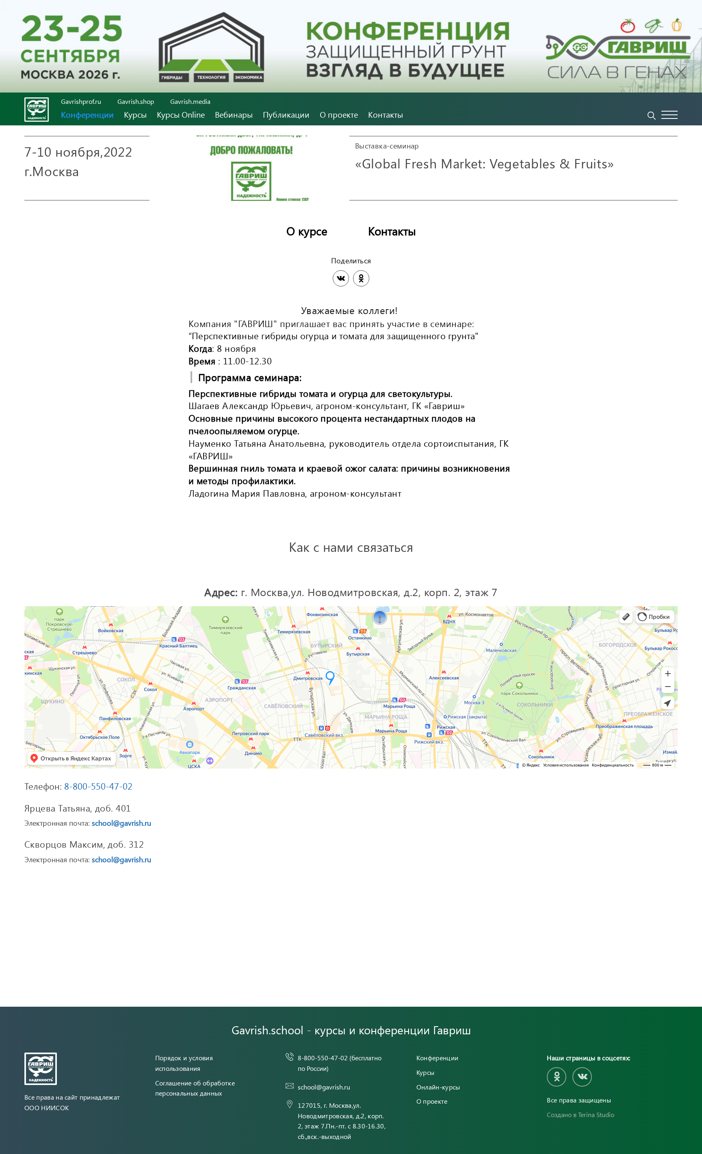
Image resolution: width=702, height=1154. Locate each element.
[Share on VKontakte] (341, 278)
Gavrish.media (190, 101)
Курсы (135, 114)
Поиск (652, 116)
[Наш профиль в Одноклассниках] (556, 1077)
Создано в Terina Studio (580, 1114)
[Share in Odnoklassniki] (361, 278)
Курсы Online (181, 114)
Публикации (286, 114)
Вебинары (234, 114)
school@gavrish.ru (121, 823)
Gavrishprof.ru (81, 101)
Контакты (385, 114)
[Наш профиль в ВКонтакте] (582, 1077)
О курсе (306, 231)
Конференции (87, 114)
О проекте (339, 114)
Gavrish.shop (135, 101)
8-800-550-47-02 (98, 786)
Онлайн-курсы (438, 1087)
